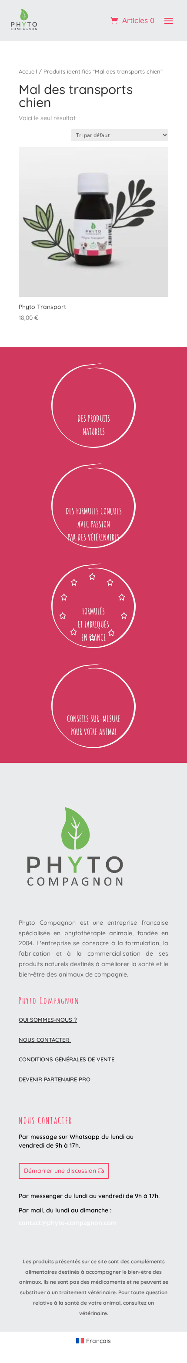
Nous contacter (45, 1039)
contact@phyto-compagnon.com (68, 1223)
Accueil (28, 71)
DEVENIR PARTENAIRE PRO (54, 1079)
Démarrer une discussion (60, 1171)
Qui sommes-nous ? (48, 1019)
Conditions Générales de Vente (66, 1059)
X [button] (182, 8)
